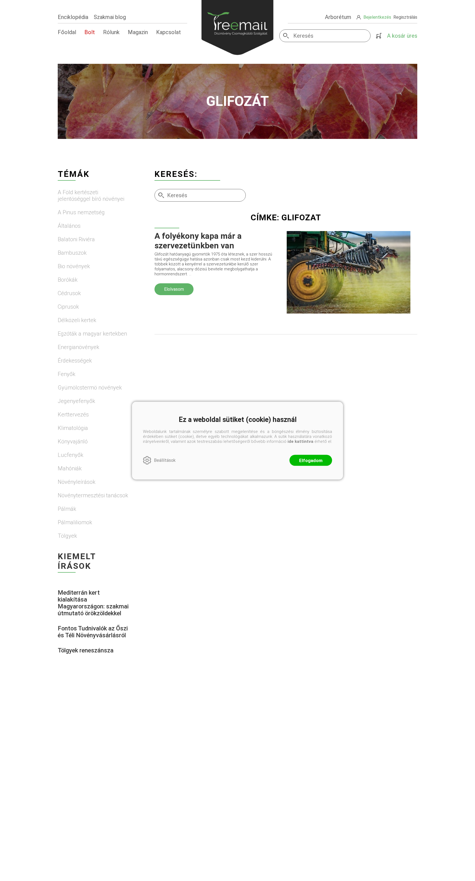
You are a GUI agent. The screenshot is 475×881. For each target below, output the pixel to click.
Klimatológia (73, 428)
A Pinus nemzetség (81, 212)
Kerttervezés (73, 414)
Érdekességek (75, 360)
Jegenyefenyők (76, 401)
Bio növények (74, 266)
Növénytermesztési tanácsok (93, 495)
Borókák (68, 279)
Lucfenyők (70, 455)
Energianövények (78, 347)
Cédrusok (69, 293)
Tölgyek (67, 536)
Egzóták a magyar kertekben (92, 333)
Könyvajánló (73, 441)
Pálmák (67, 509)
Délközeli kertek (77, 320)
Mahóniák (70, 468)
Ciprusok (68, 306)
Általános (69, 226)
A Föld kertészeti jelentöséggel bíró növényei (91, 195)
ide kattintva (300, 441)
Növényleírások (76, 482)
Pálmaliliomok (75, 522)
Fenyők (66, 374)
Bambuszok (72, 252)
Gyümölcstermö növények (90, 387)
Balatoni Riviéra (76, 239)
